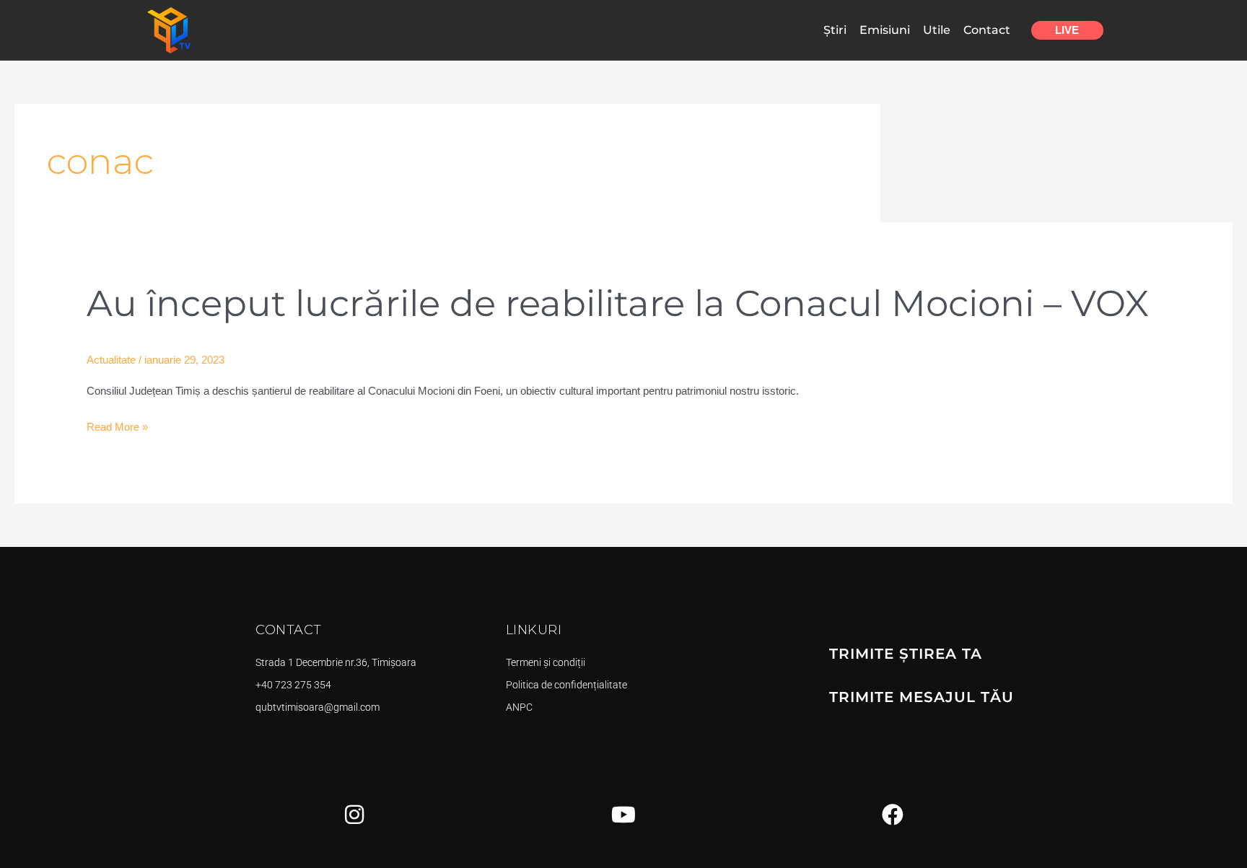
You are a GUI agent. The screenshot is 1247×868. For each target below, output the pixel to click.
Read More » (117, 427)
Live (1067, 30)
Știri (834, 30)
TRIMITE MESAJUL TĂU (921, 697)
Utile (936, 30)
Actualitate (111, 360)
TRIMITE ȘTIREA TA (905, 653)
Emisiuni (884, 30)
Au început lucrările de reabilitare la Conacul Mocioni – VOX (618, 303)
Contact (986, 30)
